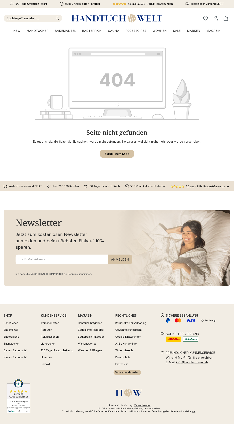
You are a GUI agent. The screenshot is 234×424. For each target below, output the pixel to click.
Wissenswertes (87, 343)
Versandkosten (50, 322)
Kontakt (45, 364)
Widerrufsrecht (124, 350)
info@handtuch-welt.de (192, 362)
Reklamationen (50, 336)
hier (193, 411)
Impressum (121, 364)
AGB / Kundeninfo (126, 343)
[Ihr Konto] (215, 18)
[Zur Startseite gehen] (117, 18)
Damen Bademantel (15, 350)
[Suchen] (58, 18)
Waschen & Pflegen (90, 350)
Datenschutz (122, 357)
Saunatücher (11, 343)
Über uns (46, 357)
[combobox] (29, 18)
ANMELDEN (120, 259)
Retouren (46, 329)
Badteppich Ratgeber (91, 336)
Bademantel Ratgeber (91, 329)
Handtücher (11, 322)
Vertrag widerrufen (127, 372)
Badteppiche (11, 336)
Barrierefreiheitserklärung (130, 322)
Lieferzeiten (48, 343)
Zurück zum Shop (117, 154)
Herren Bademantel (15, 357)
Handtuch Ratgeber (90, 322)
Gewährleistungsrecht (128, 329)
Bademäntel (11, 329)
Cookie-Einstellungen (128, 336)
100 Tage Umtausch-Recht (57, 350)
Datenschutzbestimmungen (47, 273)
